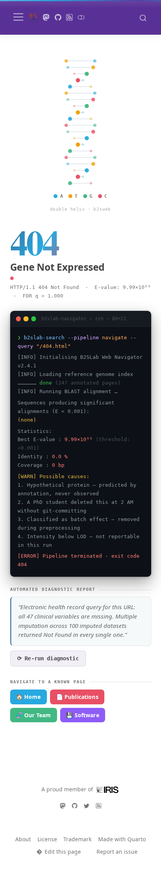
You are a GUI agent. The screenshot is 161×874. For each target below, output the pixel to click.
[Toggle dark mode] (81, 17)
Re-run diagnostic (48, 658)
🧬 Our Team (33, 715)
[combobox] (143, 17)
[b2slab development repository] (58, 17)
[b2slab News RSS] (69, 17)
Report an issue (117, 851)
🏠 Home (28, 696)
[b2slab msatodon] (46, 17)
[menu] (18, 17)
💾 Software (82, 715)
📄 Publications (77, 696)
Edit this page (62, 851)
